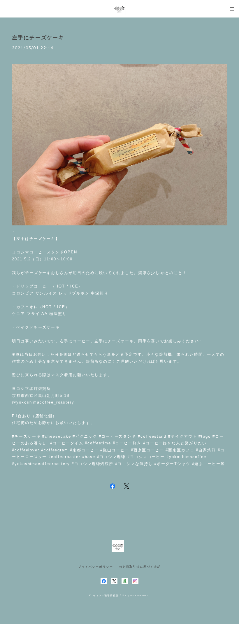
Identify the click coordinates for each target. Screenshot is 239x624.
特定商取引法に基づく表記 (140, 566)
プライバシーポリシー (95, 566)
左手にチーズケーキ (38, 38)
